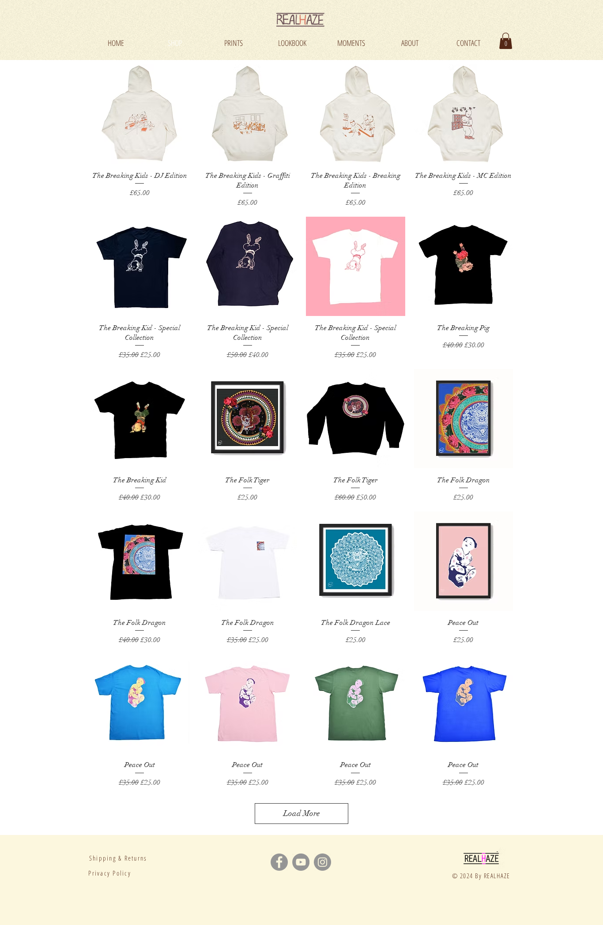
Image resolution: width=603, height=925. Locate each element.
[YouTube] (300, 862)
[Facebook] (279, 862)
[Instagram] (322, 862)
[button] (506, 41)
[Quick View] (139, 114)
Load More (301, 813)
